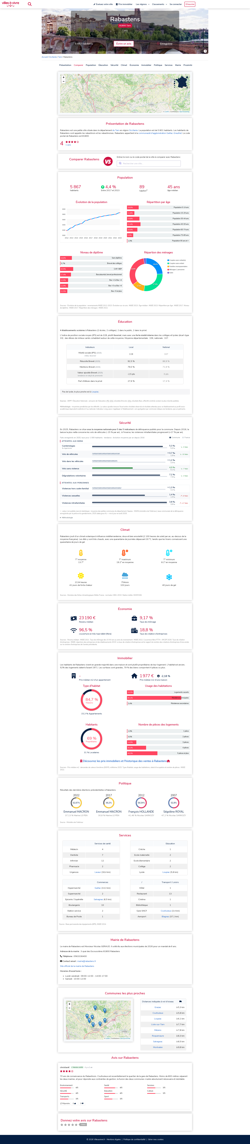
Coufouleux (166, 910)
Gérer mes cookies (156, 1139)
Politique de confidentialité (134, 1139)
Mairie (178, 65)
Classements (158, 4)
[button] (63, 77)
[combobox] (149, 164)
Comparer (78, 65)
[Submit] (120, 163)
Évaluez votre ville (104, 4)
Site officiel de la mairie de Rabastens (77, 966)
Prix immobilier (125, 4)
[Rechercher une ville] (29, 4)
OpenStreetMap (184, 112)
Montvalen (158, 1047)
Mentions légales (114, 1139)
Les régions (141, 4)
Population (91, 65)
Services (169, 65)
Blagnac (165, 916)
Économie (134, 65)
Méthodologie (67, 517)
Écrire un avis (123, 43)
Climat (124, 65)
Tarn (60, 57)
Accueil (45, 57)
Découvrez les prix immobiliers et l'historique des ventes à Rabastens (124, 761)
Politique (158, 65)
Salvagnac (98, 899)
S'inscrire (190, 4)
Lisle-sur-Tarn (157, 1024)
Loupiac (95, 391)
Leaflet (167, 112)
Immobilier (146, 65)
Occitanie (53, 57)
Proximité (187, 65)
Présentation (65, 65)
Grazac (158, 1007)
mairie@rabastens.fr (86, 961)
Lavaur (98, 872)
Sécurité (114, 65)
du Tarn (115, 130)
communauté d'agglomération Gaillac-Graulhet (160, 133)
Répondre (66, 1103)
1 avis (125, 30)
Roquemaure (158, 1035)
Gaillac (98, 888)
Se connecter (176, 4)
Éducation (103, 65)
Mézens (157, 1030)
